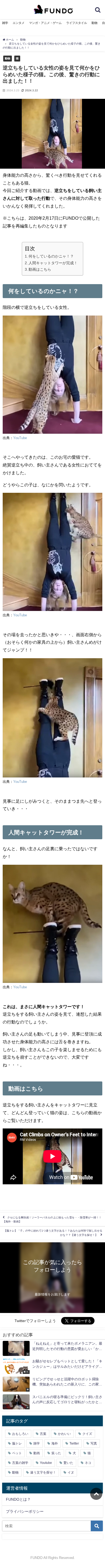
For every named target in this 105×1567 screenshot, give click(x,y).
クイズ (87, 1433)
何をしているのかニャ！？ (51, 256)
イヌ (71, 1472)
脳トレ (17, 1443)
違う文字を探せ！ (43, 1472)
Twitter (74, 1443)
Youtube (46, 1462)
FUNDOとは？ (18, 1499)
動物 (94, 22)
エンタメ (18, 22)
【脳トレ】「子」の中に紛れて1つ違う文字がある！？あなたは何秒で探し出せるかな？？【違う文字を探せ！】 (53, 1232)
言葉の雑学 (20, 1462)
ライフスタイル (76, 22)
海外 (54, 1443)
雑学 (5, 22)
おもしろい (20, 1433)
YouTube (20, 438)
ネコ (88, 1462)
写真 (93, 1443)
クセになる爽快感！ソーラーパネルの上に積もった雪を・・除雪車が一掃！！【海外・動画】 (52, 1219)
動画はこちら (40, 269)
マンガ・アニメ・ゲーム (45, 22)
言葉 (43, 1433)
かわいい (64, 1433)
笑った (56, 1453)
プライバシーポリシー (25, 1511)
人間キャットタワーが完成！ (53, 263)
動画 (36, 1453)
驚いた (68, 1462)
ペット (17, 1453)
